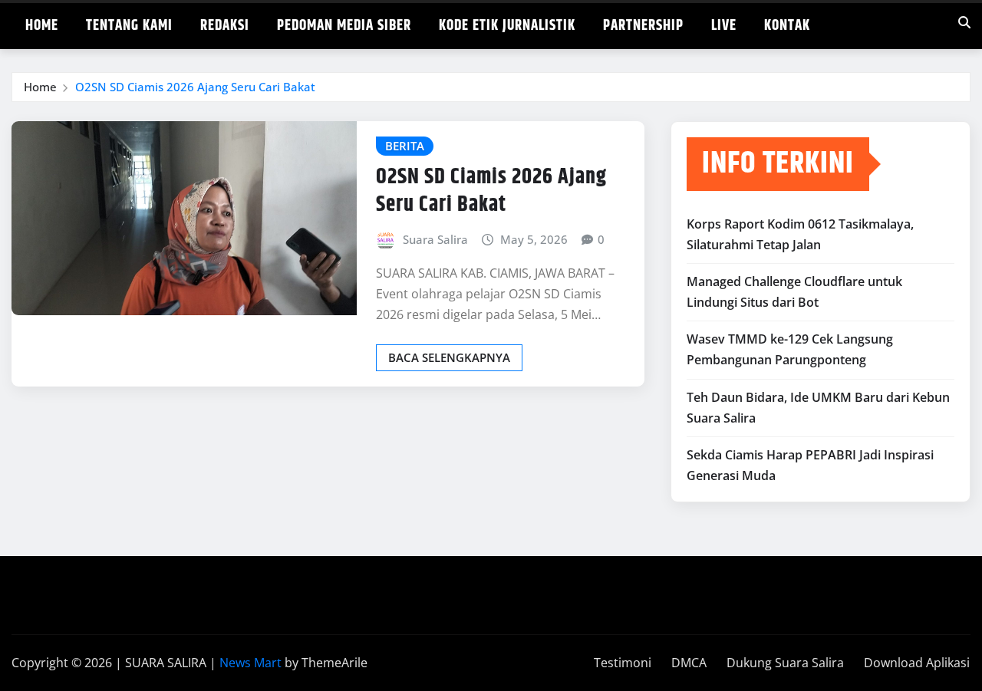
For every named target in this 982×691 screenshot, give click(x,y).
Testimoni (622, 662)
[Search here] (964, 22)
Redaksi (224, 26)
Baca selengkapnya (449, 357)
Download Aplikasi (917, 662)
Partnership (643, 26)
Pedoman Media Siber (344, 26)
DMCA (689, 662)
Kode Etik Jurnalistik (507, 26)
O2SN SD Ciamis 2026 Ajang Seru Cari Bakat (195, 86)
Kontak (787, 26)
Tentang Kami (129, 26)
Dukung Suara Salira (785, 662)
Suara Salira (435, 239)
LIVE (723, 26)
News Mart (250, 662)
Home (41, 26)
